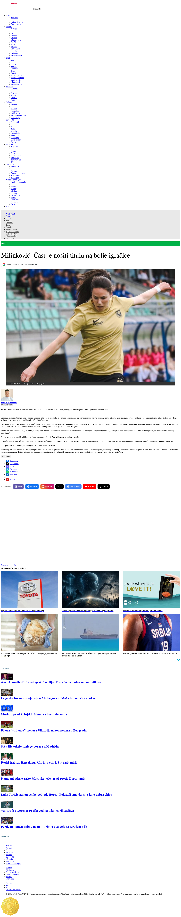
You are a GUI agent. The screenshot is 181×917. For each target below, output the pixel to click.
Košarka (9, 220)
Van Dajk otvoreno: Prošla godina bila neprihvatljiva (37, 810)
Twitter (8, 885)
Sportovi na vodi (12, 232)
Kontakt (9, 868)
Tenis (8, 225)
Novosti (9, 27)
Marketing (10, 870)
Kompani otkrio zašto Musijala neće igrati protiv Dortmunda (43, 778)
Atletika (9, 227)
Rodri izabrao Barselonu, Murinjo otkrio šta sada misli (39, 762)
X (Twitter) (14, 464)
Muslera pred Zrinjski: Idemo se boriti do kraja (34, 714)
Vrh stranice (8, 842)
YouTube (91, 486)
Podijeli (7, 456)
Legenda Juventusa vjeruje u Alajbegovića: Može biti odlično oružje (48, 698)
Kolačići (9, 877)
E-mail (12, 479)
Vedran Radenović (9, 403)
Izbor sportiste (11, 236)
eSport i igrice (11, 238)
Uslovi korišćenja (12, 874)
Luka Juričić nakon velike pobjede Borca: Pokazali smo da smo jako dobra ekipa (56, 794)
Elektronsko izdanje (13, 890)
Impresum (10, 879)
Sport (8, 58)
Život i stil (10, 120)
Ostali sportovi (11, 234)
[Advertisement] (75, 510)
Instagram (48, 486)
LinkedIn (13, 474)
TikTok (105, 486)
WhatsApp (14, 472)
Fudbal (8, 218)
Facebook (14, 461)
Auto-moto (10, 164)
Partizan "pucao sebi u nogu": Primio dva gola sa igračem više (44, 826)
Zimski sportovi (12, 229)
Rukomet (9, 223)
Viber (12, 466)
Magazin (9, 144)
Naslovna (9, 15)
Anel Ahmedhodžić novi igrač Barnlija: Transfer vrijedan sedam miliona (51, 682)
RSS (7, 887)
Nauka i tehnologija (13, 180)
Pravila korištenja (12, 872)
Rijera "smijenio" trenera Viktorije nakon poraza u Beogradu (44, 730)
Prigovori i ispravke (8, 565)
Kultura (9, 102)
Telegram (13, 469)
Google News (75, 486)
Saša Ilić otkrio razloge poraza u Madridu (30, 746)
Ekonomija (10, 86)
